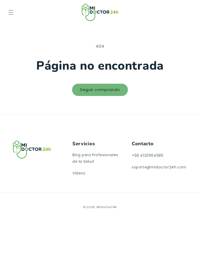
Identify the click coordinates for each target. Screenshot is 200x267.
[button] (11, 12)
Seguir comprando (100, 89)
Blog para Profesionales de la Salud (95, 158)
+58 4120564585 (147, 155)
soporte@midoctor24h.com (159, 167)
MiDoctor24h (107, 207)
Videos (78, 173)
